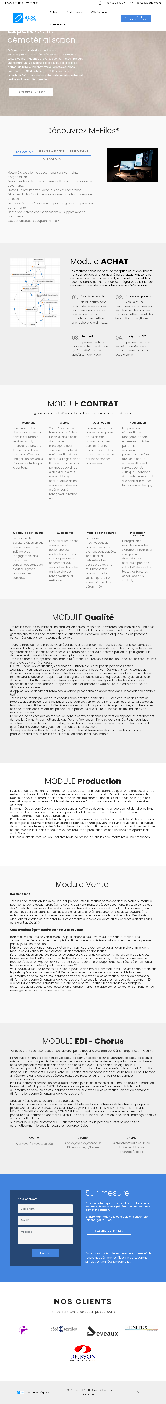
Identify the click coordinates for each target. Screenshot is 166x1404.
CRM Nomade (99, 12)
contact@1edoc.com (148, 2)
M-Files (54, 12)
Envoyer (45, 1253)
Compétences (58, 24)
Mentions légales (38, 1392)
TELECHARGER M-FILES (109, 1230)
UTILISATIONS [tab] (52, 159)
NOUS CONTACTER (138, 18)
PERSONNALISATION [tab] (52, 151)
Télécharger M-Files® (31, 91)
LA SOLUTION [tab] (24, 152)
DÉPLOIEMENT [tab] (79, 151)
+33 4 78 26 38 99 (114, 2)
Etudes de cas (75, 12)
